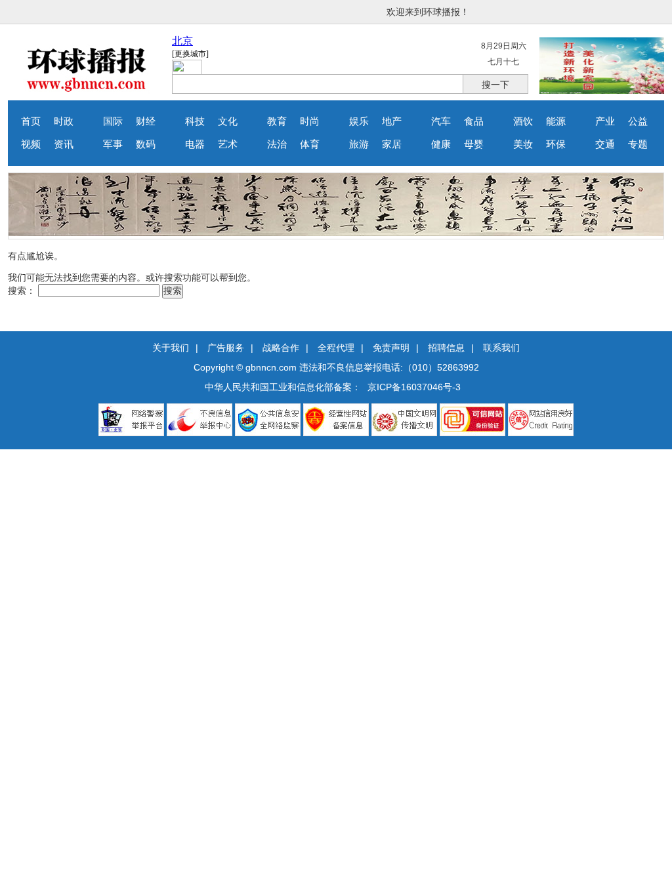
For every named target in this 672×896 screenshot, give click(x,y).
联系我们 (501, 347)
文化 (228, 121)
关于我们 (170, 347)
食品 (474, 121)
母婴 (474, 144)
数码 (146, 144)
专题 (638, 144)
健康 (441, 144)
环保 (556, 144)
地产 (392, 121)
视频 (31, 144)
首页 (31, 121)
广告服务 (225, 347)
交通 (605, 144)
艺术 (228, 144)
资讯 (64, 144)
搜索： (21, 290)
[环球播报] (87, 90)
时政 (64, 121)
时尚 (310, 121)
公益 (638, 121)
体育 (310, 144)
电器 (195, 144)
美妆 (523, 144)
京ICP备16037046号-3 (414, 387)
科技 (195, 121)
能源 (556, 121)
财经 (146, 121)
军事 (113, 144)
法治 (277, 144)
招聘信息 (446, 347)
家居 (392, 144)
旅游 (359, 144)
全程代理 (336, 347)
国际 (113, 121)
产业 (605, 121)
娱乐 (359, 121)
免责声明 (391, 347)
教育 (277, 121)
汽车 (441, 121)
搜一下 (495, 84)
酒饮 (523, 121)
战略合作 (280, 347)
